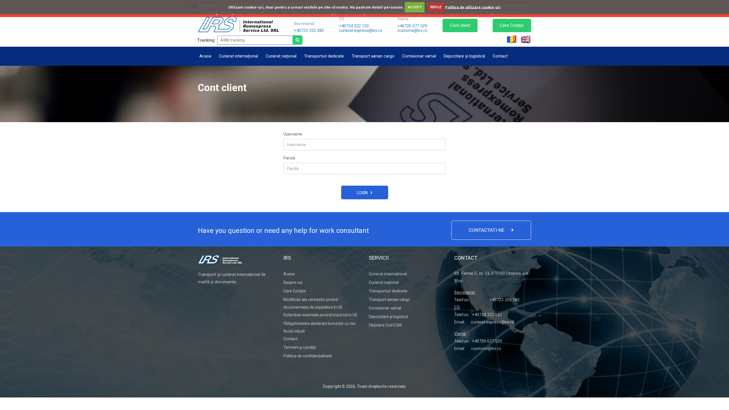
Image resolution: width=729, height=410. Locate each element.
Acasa (205, 56)
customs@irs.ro (412, 30)
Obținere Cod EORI (385, 325)
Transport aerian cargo (373, 56)
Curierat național (281, 56)
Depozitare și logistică (464, 56)
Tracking (205, 40)
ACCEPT (414, 7)
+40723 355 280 (309, 30)
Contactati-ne (487, 230)
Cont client (460, 25)
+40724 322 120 (354, 25)
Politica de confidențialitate (307, 356)
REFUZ (436, 7)
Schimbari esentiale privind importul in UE (320, 315)
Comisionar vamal (419, 56)
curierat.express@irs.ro (360, 30)
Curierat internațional (238, 56)
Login (362, 192)
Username (292, 134)
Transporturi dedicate (324, 56)
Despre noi (292, 282)
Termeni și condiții (299, 347)
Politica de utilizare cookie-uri (473, 7)
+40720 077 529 (412, 25)
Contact (500, 56)
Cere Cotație (512, 25)
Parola (289, 158)
